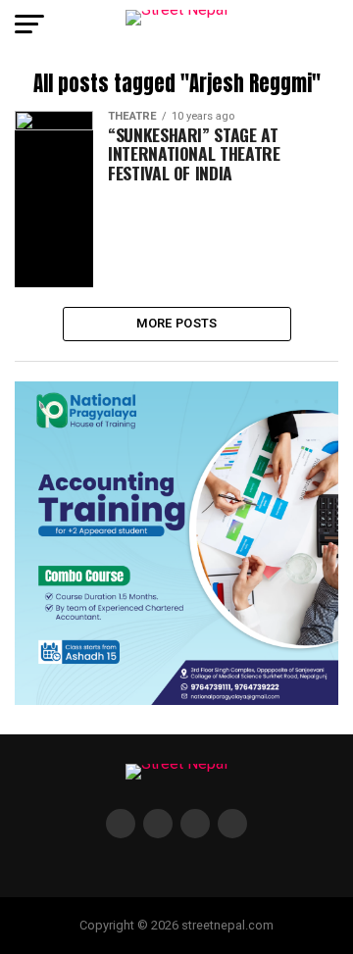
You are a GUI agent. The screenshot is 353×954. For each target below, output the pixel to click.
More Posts (177, 323)
